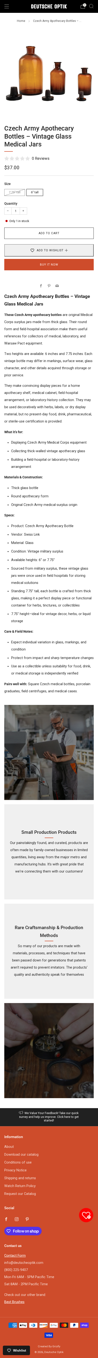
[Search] (91, 6)
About (9, 1147)
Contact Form (15, 1256)
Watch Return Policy (20, 1186)
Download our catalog (21, 1155)
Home (21, 21)
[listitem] (49, 1117)
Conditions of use (18, 1162)
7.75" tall (14, 192)
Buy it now (49, 264)
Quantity (10, 204)
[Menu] (6, 6)
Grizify (56, 1346)
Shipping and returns (20, 1178)
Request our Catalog (20, 1194)
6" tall (35, 192)
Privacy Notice (15, 1170)
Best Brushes (14, 1302)
